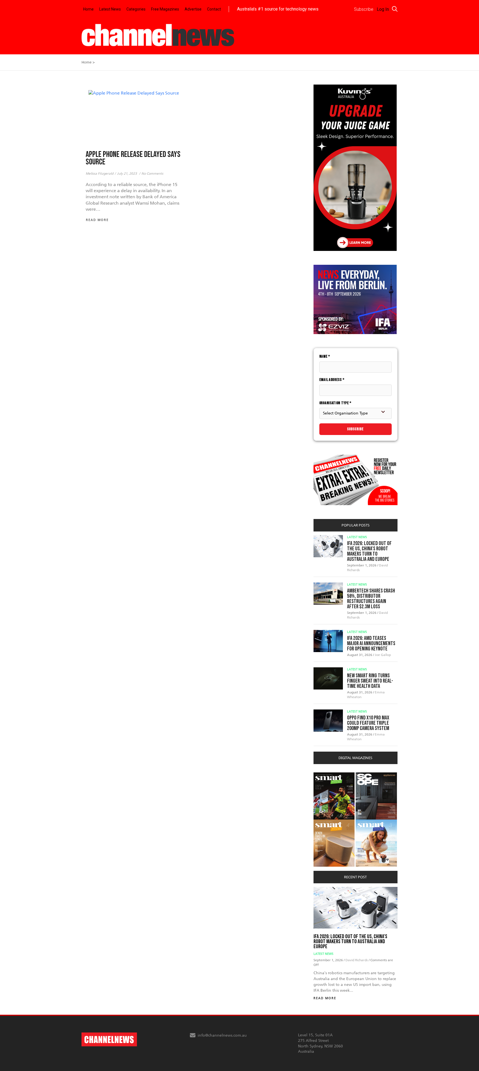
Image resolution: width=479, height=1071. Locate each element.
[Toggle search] (395, 9)
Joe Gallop (383, 655)
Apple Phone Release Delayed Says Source (133, 158)
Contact (214, 9)
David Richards (357, 960)
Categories (136, 9)
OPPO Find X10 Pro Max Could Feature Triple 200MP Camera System (368, 723)
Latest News (110, 9)
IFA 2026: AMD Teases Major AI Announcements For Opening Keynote (371, 643)
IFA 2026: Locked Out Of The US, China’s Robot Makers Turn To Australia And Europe (369, 551)
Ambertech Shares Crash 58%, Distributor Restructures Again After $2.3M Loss (371, 598)
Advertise (193, 9)
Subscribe (355, 429)
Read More (325, 998)
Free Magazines (165, 9)
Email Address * (332, 379)
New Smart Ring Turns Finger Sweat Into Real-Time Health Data (370, 681)
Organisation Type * (335, 403)
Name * (324, 356)
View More (325, 775)
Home (88, 9)
